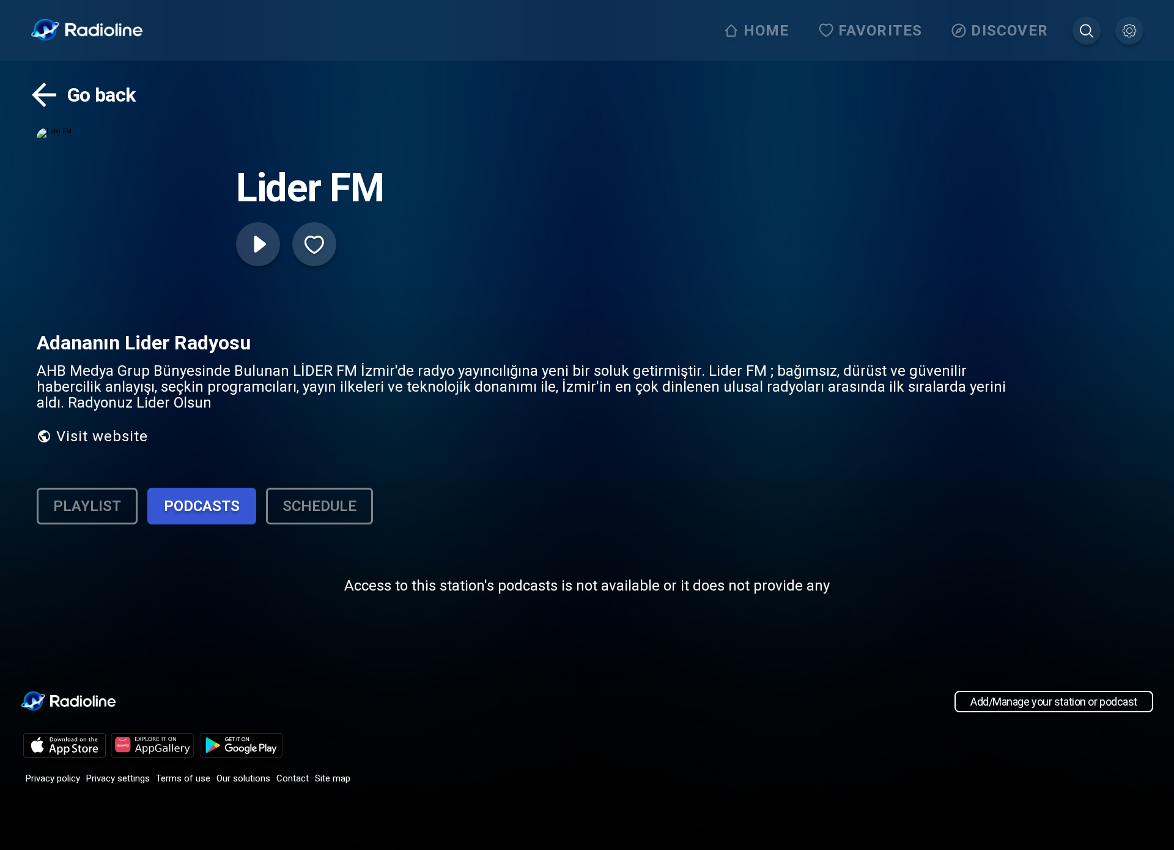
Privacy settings (118, 778)
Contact (292, 778)
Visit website (102, 436)
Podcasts (202, 506)
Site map (332, 778)
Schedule (319, 506)
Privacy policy (53, 778)
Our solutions (243, 778)
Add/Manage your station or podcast (1053, 701)
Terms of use (183, 778)
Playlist (87, 506)
